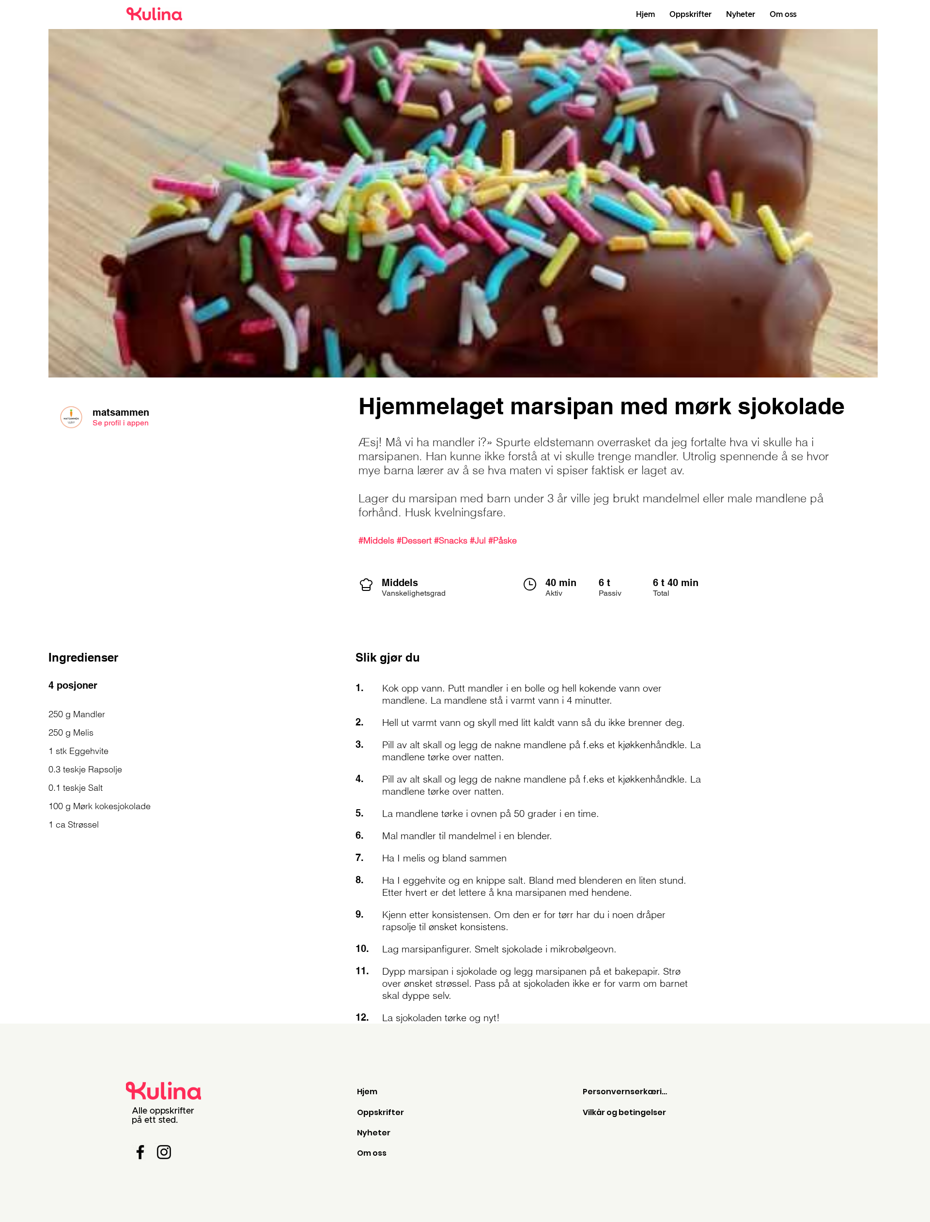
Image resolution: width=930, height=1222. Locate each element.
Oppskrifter (380, 1112)
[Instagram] (164, 1152)
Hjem (367, 1091)
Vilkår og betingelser (624, 1112)
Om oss (372, 1153)
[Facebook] (140, 1152)
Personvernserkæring (627, 1091)
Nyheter (373, 1132)
